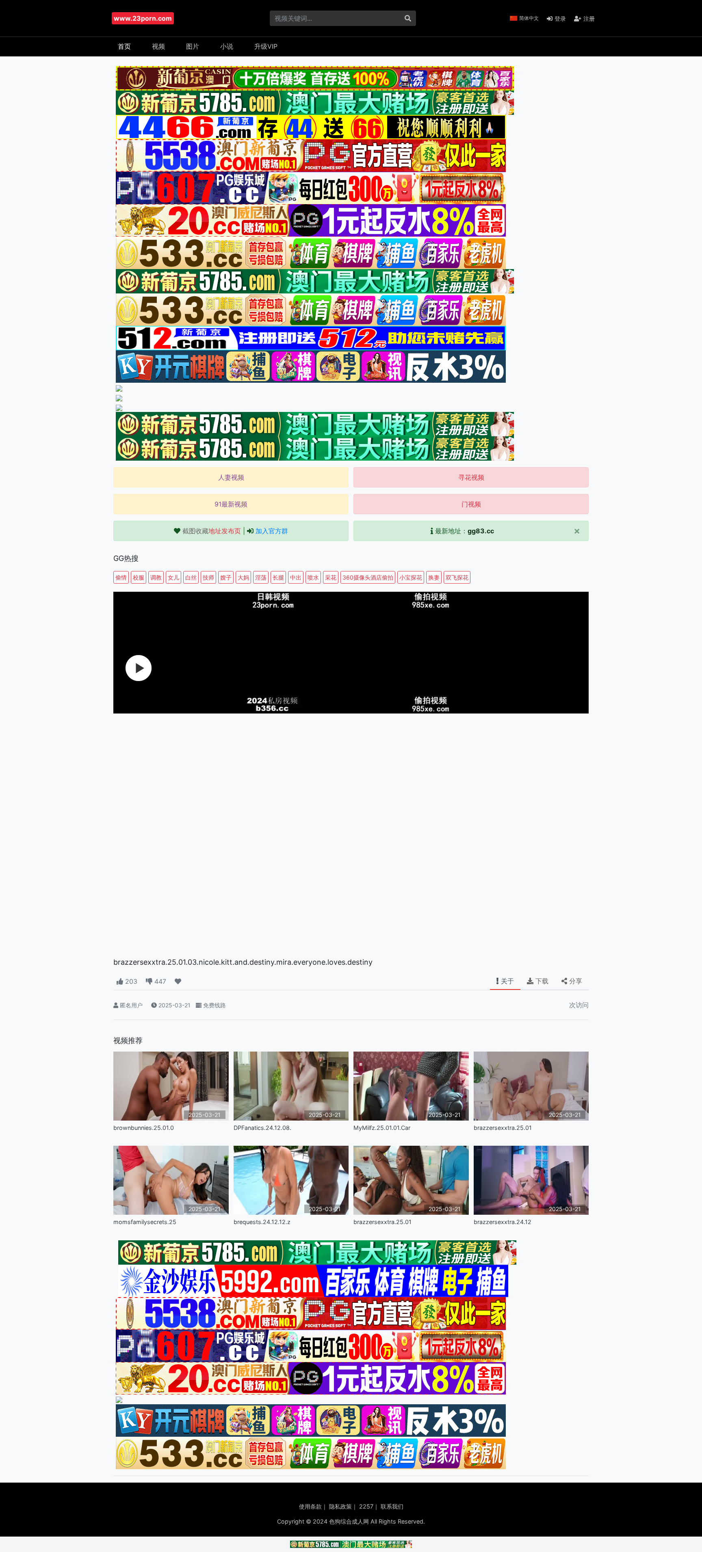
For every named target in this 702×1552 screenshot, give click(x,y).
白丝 (191, 577)
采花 (330, 577)
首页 (124, 46)
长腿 (278, 577)
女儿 (173, 577)
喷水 (313, 577)
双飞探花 (457, 577)
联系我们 (392, 1506)
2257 (366, 1506)
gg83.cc (481, 531)
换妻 (434, 577)
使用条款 (310, 1506)
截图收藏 (211, 531)
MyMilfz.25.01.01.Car (381, 1127)
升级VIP (265, 46)
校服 (138, 577)
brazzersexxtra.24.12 (502, 1221)
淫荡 (260, 577)
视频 (158, 46)
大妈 (243, 577)
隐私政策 (340, 1506)
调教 (156, 577)
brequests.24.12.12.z (262, 1221)
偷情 (121, 577)
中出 (295, 577)
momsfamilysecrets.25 (144, 1221)
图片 (192, 46)
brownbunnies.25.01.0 (143, 1127)
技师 (208, 577)
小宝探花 (410, 577)
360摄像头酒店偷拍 (367, 577)
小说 (226, 46)
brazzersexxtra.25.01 (503, 1127)
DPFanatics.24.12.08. (262, 1127)
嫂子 (226, 577)
